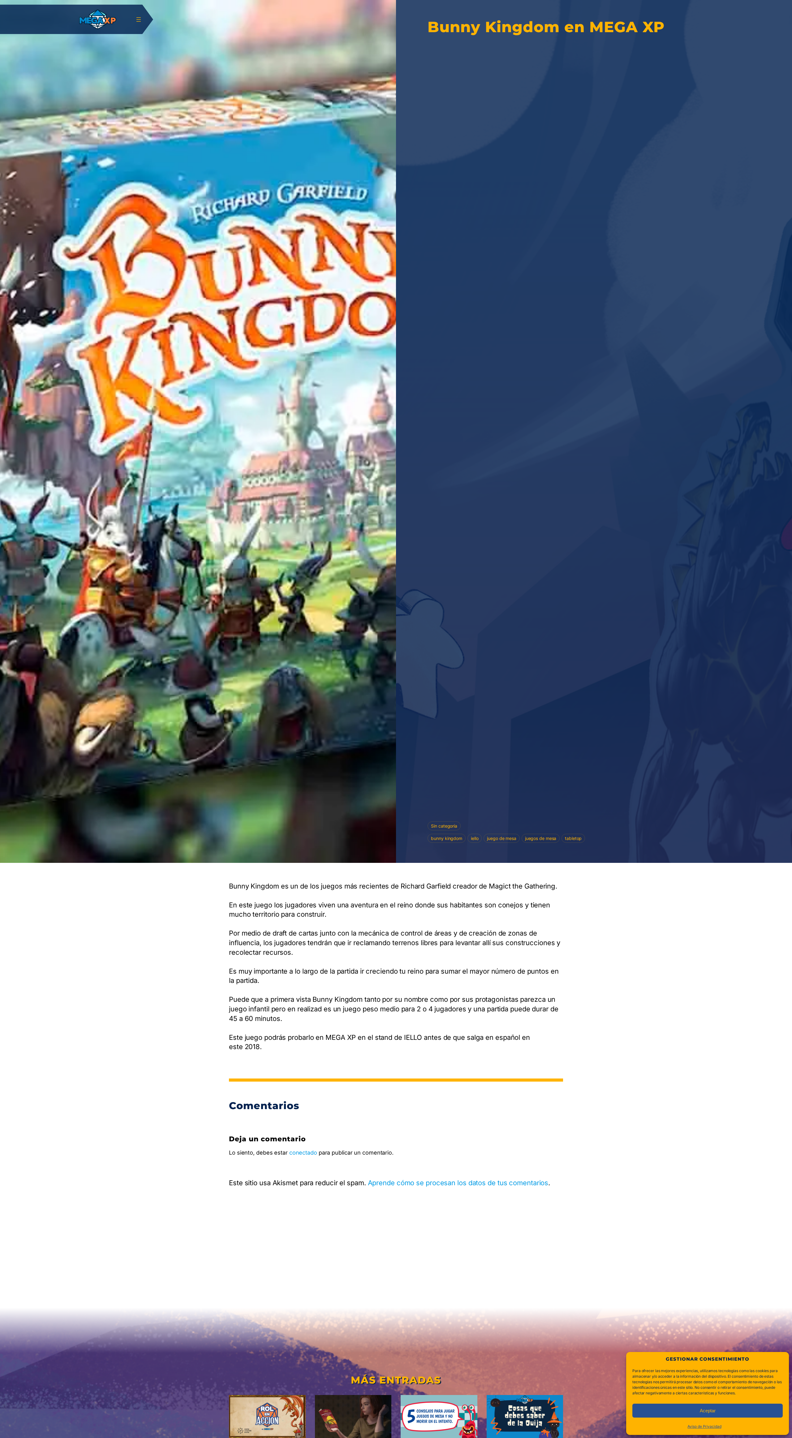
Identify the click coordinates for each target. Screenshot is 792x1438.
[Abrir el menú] (138, 19)
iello (475, 838)
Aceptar (708, 1410)
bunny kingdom (446, 838)
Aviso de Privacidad (704, 1426)
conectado (303, 1152)
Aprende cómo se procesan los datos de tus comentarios (458, 1183)
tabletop (573, 838)
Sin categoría (444, 826)
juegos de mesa (541, 838)
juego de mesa (501, 838)
